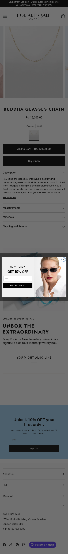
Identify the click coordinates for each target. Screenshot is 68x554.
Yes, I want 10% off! (18, 285)
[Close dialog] (64, 259)
